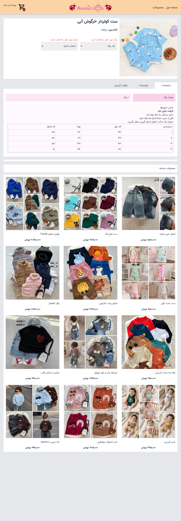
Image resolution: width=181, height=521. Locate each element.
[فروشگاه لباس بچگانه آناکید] (90, 7)
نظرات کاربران (120, 85)
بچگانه (104, 30)
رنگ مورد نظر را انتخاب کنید (104, 40)
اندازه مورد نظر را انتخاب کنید (64, 40)
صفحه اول (171, 7)
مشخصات (166, 85)
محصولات (158, 7)
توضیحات (143, 85)
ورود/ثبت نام (10, 5)
